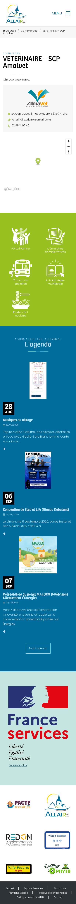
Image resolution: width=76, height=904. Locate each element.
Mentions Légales (18, 892)
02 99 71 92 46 (20, 125)
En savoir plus (18, 765)
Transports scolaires (20, 282)
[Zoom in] (68, 141)
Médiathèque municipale (55, 282)
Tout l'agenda (38, 648)
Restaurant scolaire (20, 313)
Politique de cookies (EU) (30, 897)
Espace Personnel (34, 888)
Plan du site (60, 888)
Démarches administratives (55, 250)
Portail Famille (20, 248)
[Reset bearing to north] (68, 152)
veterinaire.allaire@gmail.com (31, 119)
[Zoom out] (68, 146)
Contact (58, 897)
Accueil (11, 31)
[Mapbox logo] (12, 189)
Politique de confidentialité (52, 892)
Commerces (29, 31)
